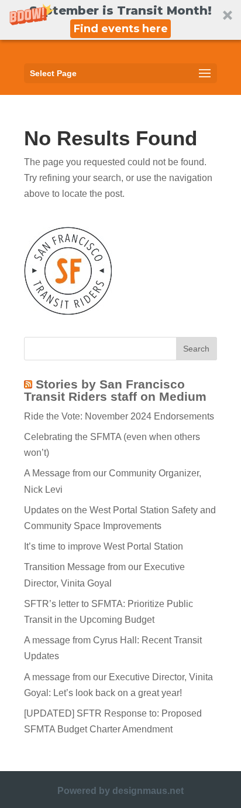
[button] (120, 20)
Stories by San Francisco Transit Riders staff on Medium (115, 390)
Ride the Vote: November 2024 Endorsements (119, 416)
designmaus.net (148, 791)
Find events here (121, 28)
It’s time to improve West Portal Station (103, 546)
